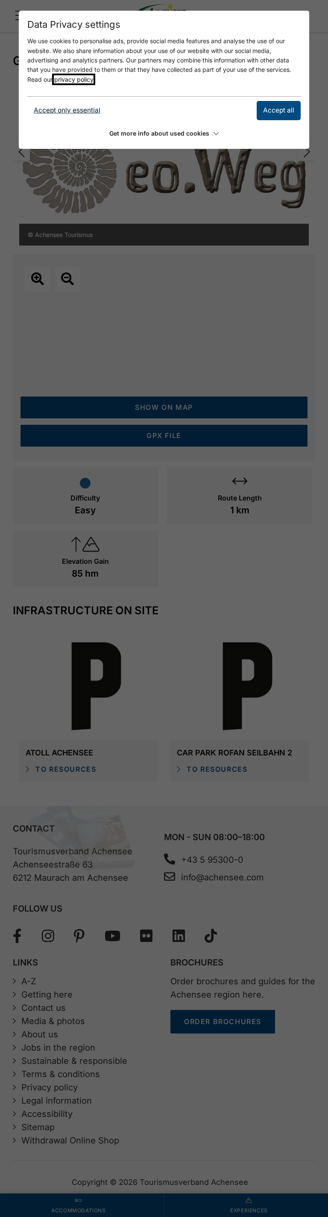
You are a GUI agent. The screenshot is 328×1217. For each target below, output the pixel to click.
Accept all (278, 110)
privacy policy (73, 79)
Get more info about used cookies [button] (159, 133)
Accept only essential (67, 110)
